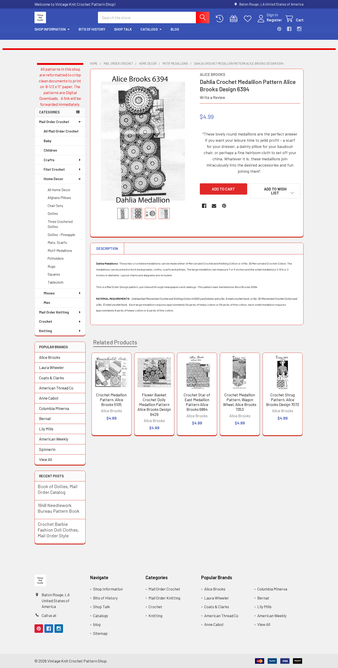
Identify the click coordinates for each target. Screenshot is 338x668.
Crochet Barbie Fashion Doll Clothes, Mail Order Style (58, 529)
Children (50, 150)
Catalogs (149, 29)
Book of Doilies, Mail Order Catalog (57, 489)
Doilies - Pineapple (61, 235)
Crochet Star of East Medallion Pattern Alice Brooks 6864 (197, 402)
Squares (54, 274)
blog (175, 29)
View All (45, 459)
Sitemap (100, 633)
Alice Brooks (49, 357)
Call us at (49, 615)
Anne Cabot (49, 398)
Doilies (53, 213)
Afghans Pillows (59, 198)
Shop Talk (123, 29)
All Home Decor (59, 190)
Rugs (51, 266)
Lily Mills (46, 428)
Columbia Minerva (54, 408)
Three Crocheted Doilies (60, 224)
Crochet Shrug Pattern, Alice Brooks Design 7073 (282, 399)
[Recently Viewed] (220, 18)
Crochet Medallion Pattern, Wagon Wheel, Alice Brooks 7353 (239, 402)
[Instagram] (299, 29)
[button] (275, 191)
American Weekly (53, 439)
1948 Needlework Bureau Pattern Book (58, 508)
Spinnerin (47, 449)
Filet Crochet (54, 169)
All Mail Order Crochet (61, 131)
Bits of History (92, 29)
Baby (47, 141)
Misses (49, 293)
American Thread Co (56, 388)
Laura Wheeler (51, 367)
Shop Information (50, 29)
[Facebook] (289, 29)
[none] (143, 138)
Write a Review (212, 97)
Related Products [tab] (115, 342)
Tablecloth (55, 282)
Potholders (56, 258)
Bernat (45, 418)
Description (107, 248)
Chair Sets (55, 206)
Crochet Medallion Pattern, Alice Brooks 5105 (111, 399)
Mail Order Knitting (54, 312)
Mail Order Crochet (54, 122)
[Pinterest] (279, 29)
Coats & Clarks (51, 377)
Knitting (45, 331)
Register (274, 19)
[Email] (214, 206)
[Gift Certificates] (234, 18)
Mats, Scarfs (57, 242)
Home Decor (53, 179)
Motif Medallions (60, 250)
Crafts (49, 160)
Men (47, 302)
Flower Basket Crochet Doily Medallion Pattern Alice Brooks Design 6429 (154, 404)
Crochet (45, 321)
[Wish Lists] (248, 18)
